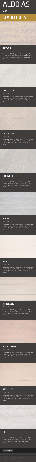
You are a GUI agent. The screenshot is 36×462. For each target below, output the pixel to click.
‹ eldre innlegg (8, 450)
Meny (5, 11)
